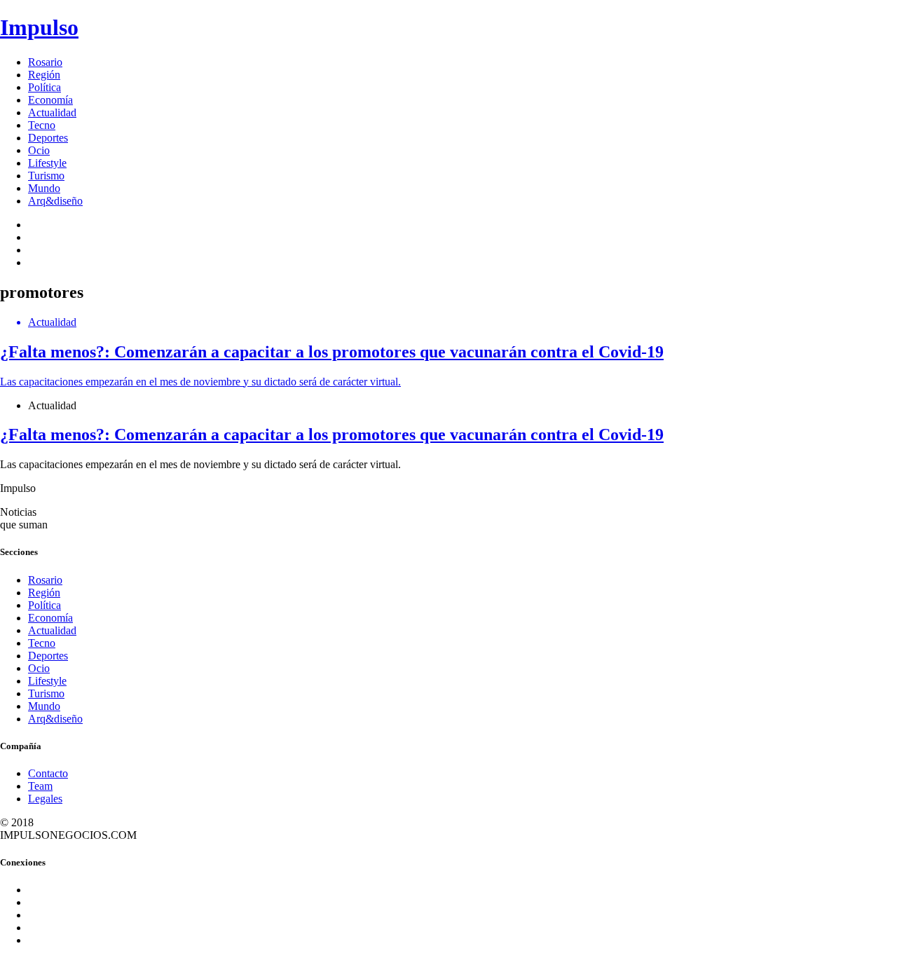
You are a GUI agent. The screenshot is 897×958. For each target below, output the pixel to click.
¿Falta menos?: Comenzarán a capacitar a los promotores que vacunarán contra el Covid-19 (332, 434)
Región (44, 75)
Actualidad (52, 112)
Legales (45, 799)
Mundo (44, 188)
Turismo (46, 176)
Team (40, 786)
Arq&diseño (55, 201)
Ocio (39, 150)
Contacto (48, 773)
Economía (50, 100)
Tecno (41, 125)
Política (44, 87)
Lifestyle (47, 163)
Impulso (39, 27)
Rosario (45, 62)
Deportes (48, 138)
